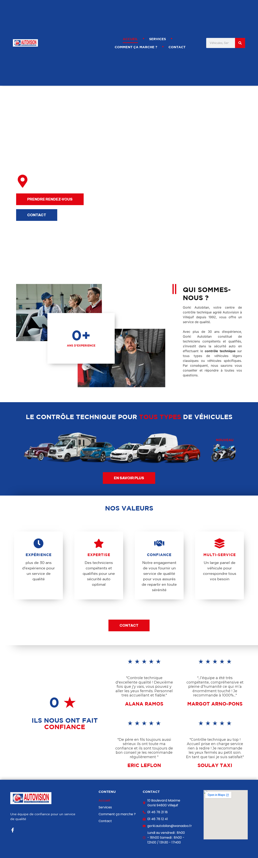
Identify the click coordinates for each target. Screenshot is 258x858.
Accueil (130, 39)
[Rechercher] (240, 43)
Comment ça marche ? (136, 47)
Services (157, 39)
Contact (177, 47)
